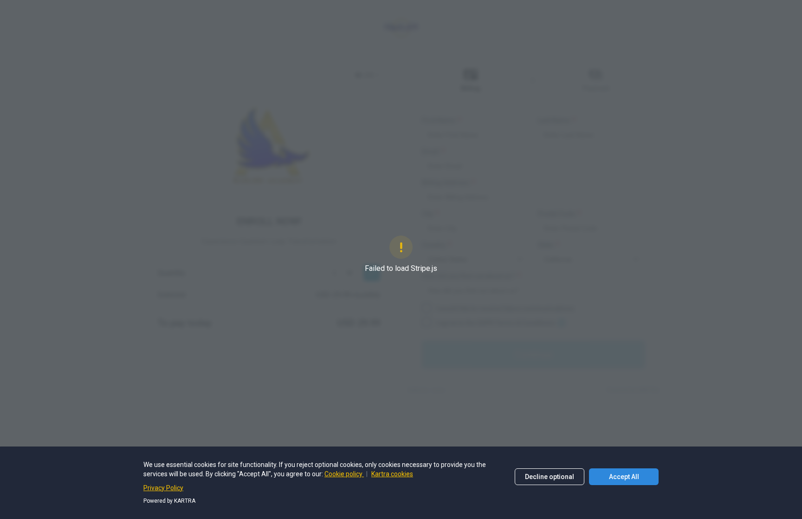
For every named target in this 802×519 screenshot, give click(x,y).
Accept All (624, 476)
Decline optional (549, 476)
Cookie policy (344, 474)
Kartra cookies (392, 474)
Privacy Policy (163, 488)
